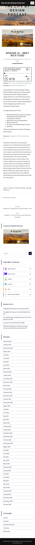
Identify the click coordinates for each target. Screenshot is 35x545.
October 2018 (7, 504)
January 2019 (7, 494)
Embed (30, 83)
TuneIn (17, 85)
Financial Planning (20, 188)
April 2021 (6, 419)
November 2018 (7, 501)
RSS (21, 85)
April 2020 (6, 460)
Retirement (6, 190)
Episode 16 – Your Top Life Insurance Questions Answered (17, 215)
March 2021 (6, 423)
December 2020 (7, 433)
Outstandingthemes (17, 543)
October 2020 (7, 440)
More (24, 85)
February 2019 (7, 491)
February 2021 (7, 426)
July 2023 (6, 355)
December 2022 (7, 379)
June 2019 (6, 477)
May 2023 (6, 362)
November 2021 (7, 396)
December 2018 (7, 497)
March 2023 (6, 368)
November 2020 (7, 436)
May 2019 (6, 481)
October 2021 (7, 399)
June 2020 (6, 453)
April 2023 (6, 365)
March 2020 (6, 464)
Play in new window (14, 83)
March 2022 (6, 385)
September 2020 (8, 443)
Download (24, 83)
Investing (28, 188)
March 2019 (6, 487)
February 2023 (7, 372)
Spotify (11, 85)
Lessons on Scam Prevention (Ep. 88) (14, 322)
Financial (11, 188)
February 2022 (7, 389)
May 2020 (6, 457)
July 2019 (6, 474)
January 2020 (7, 470)
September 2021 (8, 402)
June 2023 (6, 358)
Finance (5, 188)
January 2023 (7, 375)
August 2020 (6, 447)
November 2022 (7, 382)
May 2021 (6, 416)
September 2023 (8, 348)
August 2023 (6, 351)
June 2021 (6, 413)
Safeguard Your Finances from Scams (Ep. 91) (16, 308)
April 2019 (6, 484)
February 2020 (7, 467)
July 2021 (6, 409)
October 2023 (7, 344)
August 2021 (6, 406)
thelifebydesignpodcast (14, 59)
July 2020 (6, 450)
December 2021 (7, 392)
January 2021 (7, 430)
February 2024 (7, 341)
